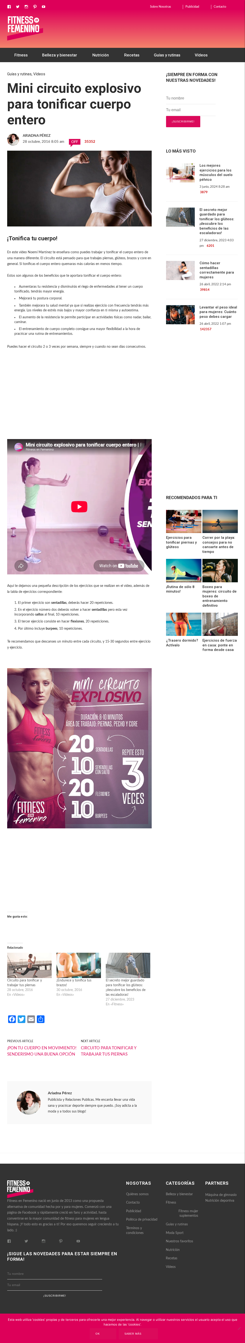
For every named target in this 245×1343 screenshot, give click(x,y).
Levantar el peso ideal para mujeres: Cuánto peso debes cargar (218, 312)
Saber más (132, 1333)
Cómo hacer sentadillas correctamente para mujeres (217, 270)
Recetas (131, 55)
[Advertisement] (79, 400)
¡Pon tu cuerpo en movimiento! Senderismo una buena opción (42, 1051)
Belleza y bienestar (59, 55)
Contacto (220, 6)
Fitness (21, 55)
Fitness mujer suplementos (188, 1214)
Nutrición (100, 55)
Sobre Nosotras (160, 6)
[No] (239, 1328)
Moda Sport (175, 1233)
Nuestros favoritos (31, 69)
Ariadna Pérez (60, 1093)
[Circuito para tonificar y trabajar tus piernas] (29, 965)
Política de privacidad (141, 1219)
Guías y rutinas (167, 55)
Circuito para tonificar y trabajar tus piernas (108, 1051)
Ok (97, 1333)
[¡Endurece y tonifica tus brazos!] (78, 965)
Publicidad (192, 6)
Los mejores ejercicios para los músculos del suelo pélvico (216, 172)
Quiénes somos (137, 1194)
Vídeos (201, 55)
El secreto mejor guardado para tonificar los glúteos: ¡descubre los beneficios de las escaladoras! (217, 221)
